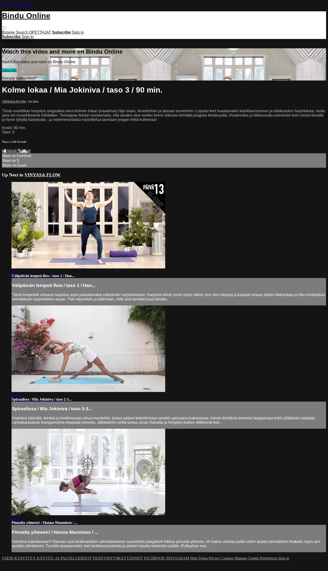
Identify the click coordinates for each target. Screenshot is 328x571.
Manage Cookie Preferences (256, 558)
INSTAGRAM (177, 558)
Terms (203, 558)
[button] (4, 27)
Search (22, 32)
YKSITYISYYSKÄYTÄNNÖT (117, 558)
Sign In (28, 37)
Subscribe (9, 70)
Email (26, 151)
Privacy (215, 558)
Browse (9, 32)
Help (194, 558)
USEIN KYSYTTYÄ (19, 558)
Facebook (10, 151)
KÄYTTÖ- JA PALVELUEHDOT (64, 558)
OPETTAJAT (40, 32)
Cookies (228, 558)
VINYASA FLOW (14, 101)
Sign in (78, 32)
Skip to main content (17, 4)
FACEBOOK (154, 558)
